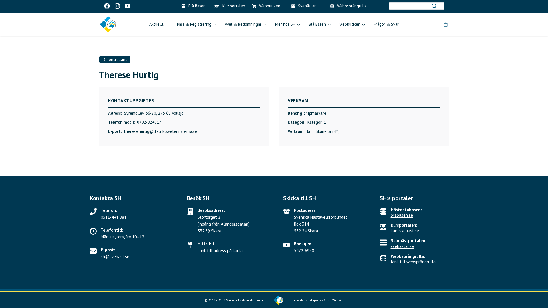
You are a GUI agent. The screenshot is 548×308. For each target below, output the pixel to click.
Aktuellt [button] (156, 24)
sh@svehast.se (115, 256)
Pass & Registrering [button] (194, 24)
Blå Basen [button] (317, 24)
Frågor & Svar (386, 24)
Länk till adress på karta (220, 250)
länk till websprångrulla (413, 261)
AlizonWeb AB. (333, 300)
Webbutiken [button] (349, 24)
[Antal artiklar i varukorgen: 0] (445, 24)
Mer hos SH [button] (285, 24)
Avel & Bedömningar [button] (243, 24)
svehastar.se (402, 246)
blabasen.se (402, 215)
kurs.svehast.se (405, 230)
